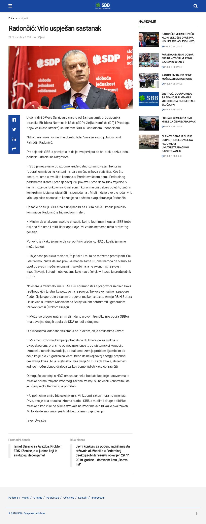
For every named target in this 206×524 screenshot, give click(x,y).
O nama (37, 497)
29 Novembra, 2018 (19, 37)
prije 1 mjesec (172, 156)
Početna (13, 18)
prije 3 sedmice (173, 46)
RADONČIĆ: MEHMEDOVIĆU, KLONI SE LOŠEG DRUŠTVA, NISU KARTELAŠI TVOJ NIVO (178, 37)
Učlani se (68, 497)
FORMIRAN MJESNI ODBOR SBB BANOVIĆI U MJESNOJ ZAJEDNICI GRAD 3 (178, 58)
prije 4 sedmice (173, 84)
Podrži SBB (52, 497)
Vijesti (24, 18)
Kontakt (82, 497)
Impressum (98, 497)
